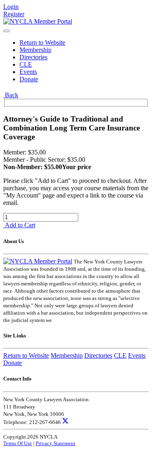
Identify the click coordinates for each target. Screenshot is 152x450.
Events (28, 71)
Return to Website (42, 42)
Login (11, 6)
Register (13, 14)
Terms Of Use (17, 443)
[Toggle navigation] (6, 31)
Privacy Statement (55, 443)
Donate (28, 79)
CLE (25, 64)
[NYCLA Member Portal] (37, 21)
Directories (33, 57)
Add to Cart (19, 225)
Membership (35, 49)
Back (10, 94)
